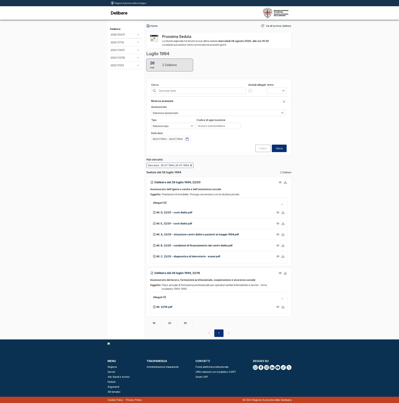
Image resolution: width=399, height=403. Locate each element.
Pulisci (263, 148)
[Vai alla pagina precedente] (209, 333)
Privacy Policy (134, 399)
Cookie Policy (115, 399)
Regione (112, 366)
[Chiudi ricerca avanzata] (284, 101)
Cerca (155, 84)
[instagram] (266, 367)
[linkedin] (272, 367)
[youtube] (278, 367)
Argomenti (113, 386)
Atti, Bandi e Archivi (119, 376)
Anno (270, 84)
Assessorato (159, 106)
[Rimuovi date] (191, 165)
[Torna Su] (389, 393)
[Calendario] (187, 139)
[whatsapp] (255, 367)
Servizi (111, 371)
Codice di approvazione (211, 120)
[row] (169, 165)
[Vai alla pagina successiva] (229, 333)
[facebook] (261, 367)
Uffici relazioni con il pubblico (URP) (215, 371)
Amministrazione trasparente (163, 366)
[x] (289, 367)
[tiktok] (283, 367)
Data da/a (157, 133)
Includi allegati (257, 84)
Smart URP (201, 376)
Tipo (154, 120)
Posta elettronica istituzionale (211, 366)
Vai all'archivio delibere (278, 25)
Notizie (111, 381)
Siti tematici (114, 391)
